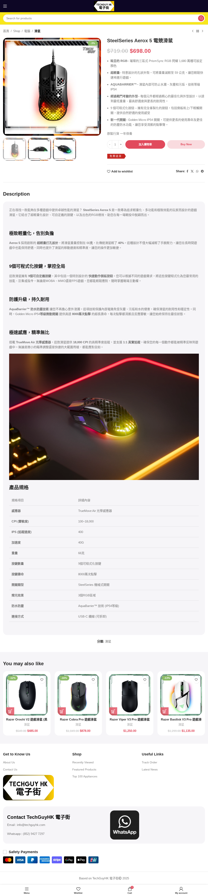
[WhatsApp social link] (197, 171)
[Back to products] (197, 31)
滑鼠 (37, 31)
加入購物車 (145, 144)
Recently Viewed (83, 762)
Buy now (186, 144)
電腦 (27, 31)
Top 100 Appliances (84, 776)
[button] (10, 711)
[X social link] (192, 171)
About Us (9, 762)
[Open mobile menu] (5, 6)
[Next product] (202, 31)
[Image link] (28, 787)
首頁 (6, 31)
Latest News (150, 769)
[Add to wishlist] (42, 679)
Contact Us (10, 769)
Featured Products (84, 769)
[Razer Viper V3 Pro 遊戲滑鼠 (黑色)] (129, 694)
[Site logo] (104, 6)
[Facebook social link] (187, 171)
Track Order (149, 762)
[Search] (201, 18)
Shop (16, 31)
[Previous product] (192, 31)
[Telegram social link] (202, 171)
